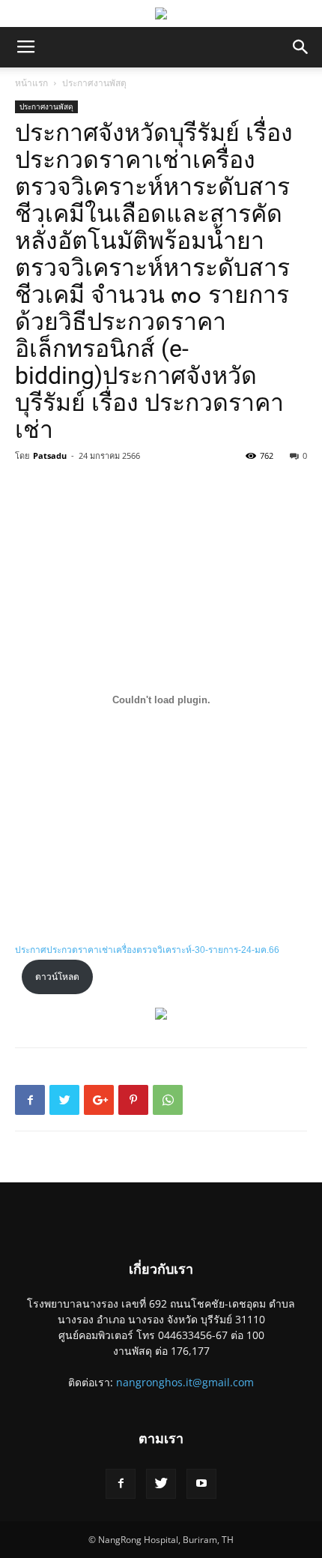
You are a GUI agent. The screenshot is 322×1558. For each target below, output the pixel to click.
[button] (301, 47)
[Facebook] (121, 1484)
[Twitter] (161, 1484)
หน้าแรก (31, 82)
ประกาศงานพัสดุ (94, 82)
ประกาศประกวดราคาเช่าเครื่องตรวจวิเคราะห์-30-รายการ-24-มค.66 (147, 950)
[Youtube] (201, 1484)
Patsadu (50, 455)
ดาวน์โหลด (57, 977)
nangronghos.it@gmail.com (185, 1382)
